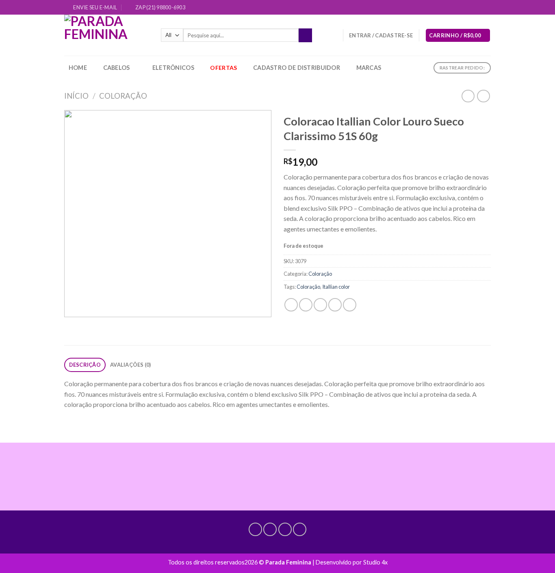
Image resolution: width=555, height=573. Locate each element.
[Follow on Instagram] (463, 8)
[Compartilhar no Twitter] (305, 304)
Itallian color (336, 286)
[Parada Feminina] (106, 35)
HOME (78, 67)
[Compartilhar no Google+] (349, 304)
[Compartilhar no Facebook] (291, 304)
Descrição (85, 364)
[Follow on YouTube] (486, 8)
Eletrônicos (173, 67)
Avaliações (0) (130, 364)
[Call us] (479, 8)
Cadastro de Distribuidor (296, 67)
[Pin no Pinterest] (335, 304)
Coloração (123, 95)
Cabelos (116, 67)
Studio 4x (375, 562)
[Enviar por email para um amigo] (320, 304)
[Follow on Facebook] (455, 8)
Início (76, 95)
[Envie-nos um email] (471, 8)
